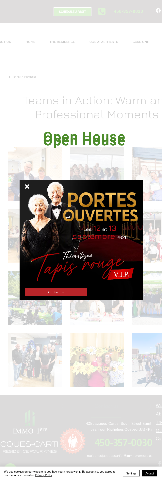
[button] (27, 186)
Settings (131, 473)
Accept (149, 473)
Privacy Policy (43, 475)
